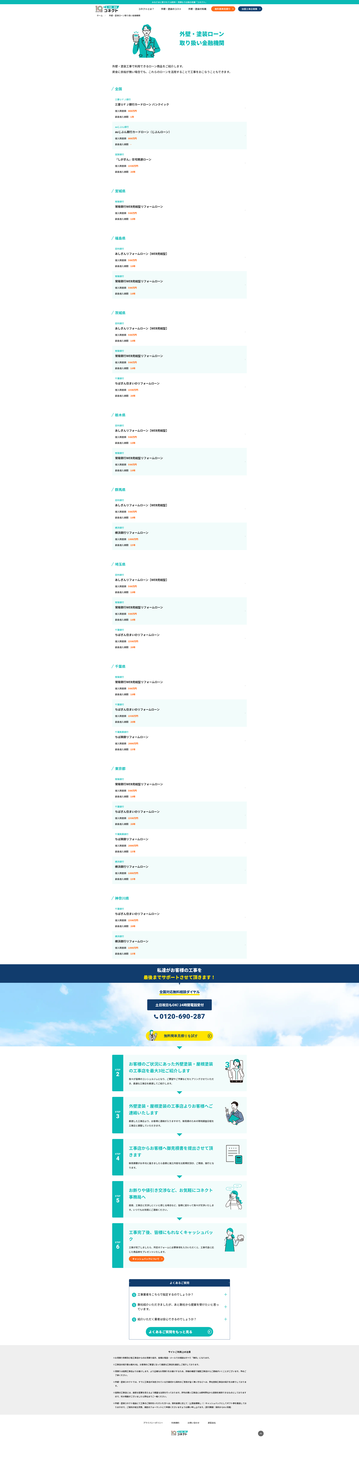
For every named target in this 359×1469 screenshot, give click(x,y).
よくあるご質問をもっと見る (170, 1331)
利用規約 (175, 1422)
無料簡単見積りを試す (181, 1036)
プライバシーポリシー (153, 1422)
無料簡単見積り (222, 9)
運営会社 (212, 1422)
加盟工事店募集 (249, 9)
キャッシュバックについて (145, 1258)
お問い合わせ (193, 1422)
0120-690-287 (182, 1016)
